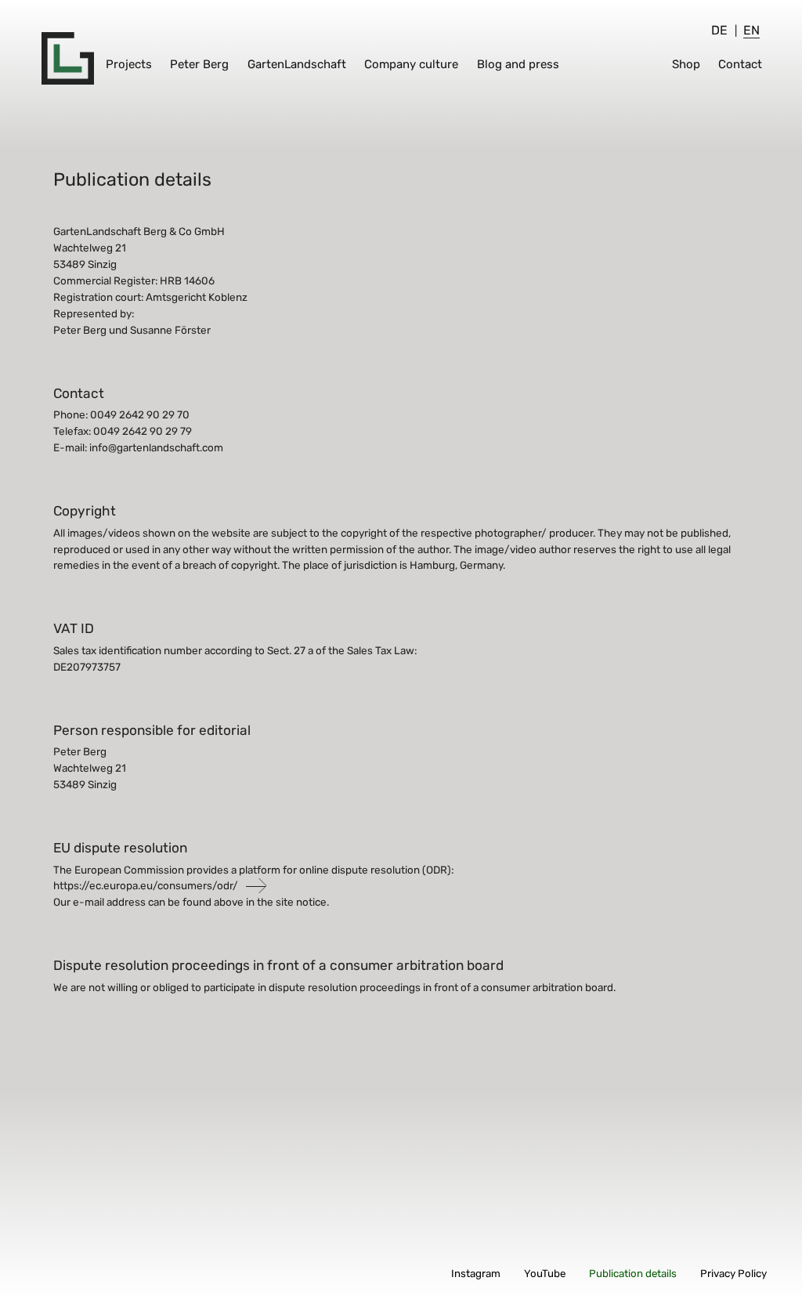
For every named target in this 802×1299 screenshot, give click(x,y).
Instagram (475, 1273)
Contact (740, 64)
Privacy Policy (733, 1273)
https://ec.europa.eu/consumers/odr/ (145, 885)
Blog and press (518, 64)
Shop (686, 64)
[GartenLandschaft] (68, 58)
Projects (129, 64)
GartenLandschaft (296, 64)
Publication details (633, 1273)
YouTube (544, 1273)
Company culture (411, 64)
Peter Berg (199, 64)
